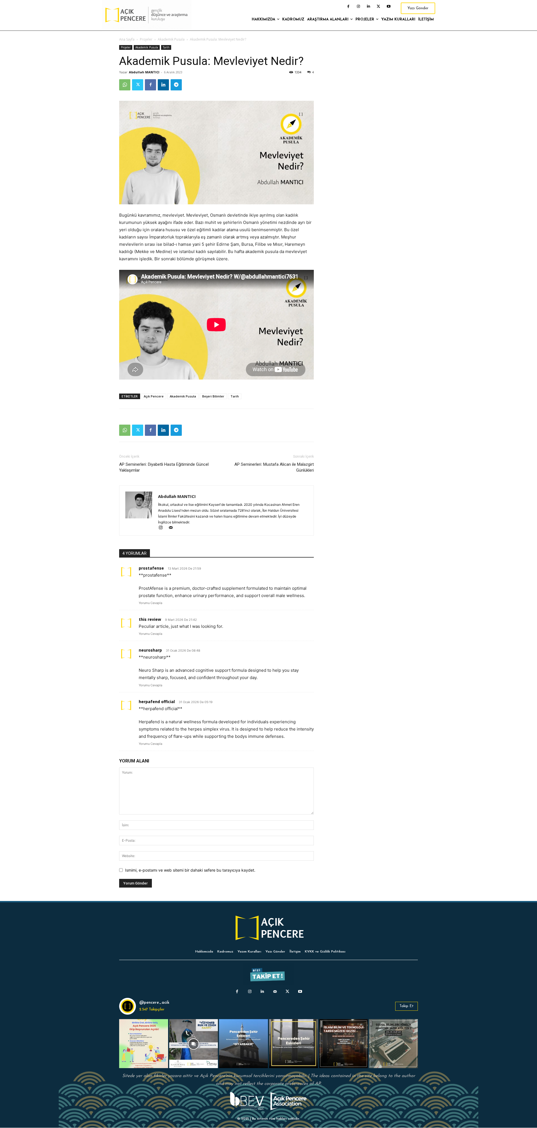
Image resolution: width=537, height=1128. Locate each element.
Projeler (146, 39)
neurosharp (150, 650)
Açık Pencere (154, 396)
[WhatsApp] (124, 84)
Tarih (166, 47)
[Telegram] (176, 84)
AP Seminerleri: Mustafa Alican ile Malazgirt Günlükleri (274, 467)
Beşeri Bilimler (213, 396)
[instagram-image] (143, 1043)
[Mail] (172, 528)
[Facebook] (348, 6)
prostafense (151, 568)
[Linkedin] (368, 6)
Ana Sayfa (127, 39)
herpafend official (157, 701)
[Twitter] (378, 6)
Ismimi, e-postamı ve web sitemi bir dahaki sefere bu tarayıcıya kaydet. (190, 870)
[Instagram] (358, 6)
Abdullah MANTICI (144, 72)
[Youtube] (388, 6)
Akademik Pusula (171, 39)
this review (150, 619)
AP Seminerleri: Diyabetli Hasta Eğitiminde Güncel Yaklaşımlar (164, 467)
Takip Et (406, 1006)
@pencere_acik (154, 1003)
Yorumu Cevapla (150, 603)
